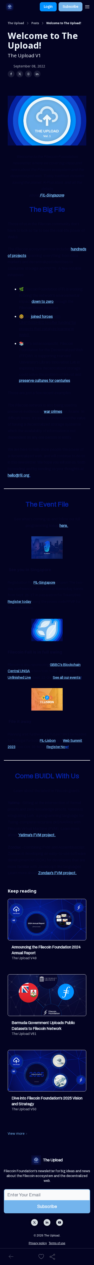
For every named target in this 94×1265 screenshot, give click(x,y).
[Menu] (87, 6)
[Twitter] (34, 1222)
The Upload (16, 23)
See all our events (67, 677)
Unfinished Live (19, 677)
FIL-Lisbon (48, 740)
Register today (19, 601)
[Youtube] (59, 1222)
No (63, 747)
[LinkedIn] (47, 1222)
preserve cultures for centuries (44, 380)
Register (54, 747)
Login (48, 6)
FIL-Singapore (52, 195)
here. (64, 525)
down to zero (43, 301)
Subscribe (70, 6)
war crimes (53, 411)
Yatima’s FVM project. (37, 835)
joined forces (42, 316)
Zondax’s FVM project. (57, 873)
